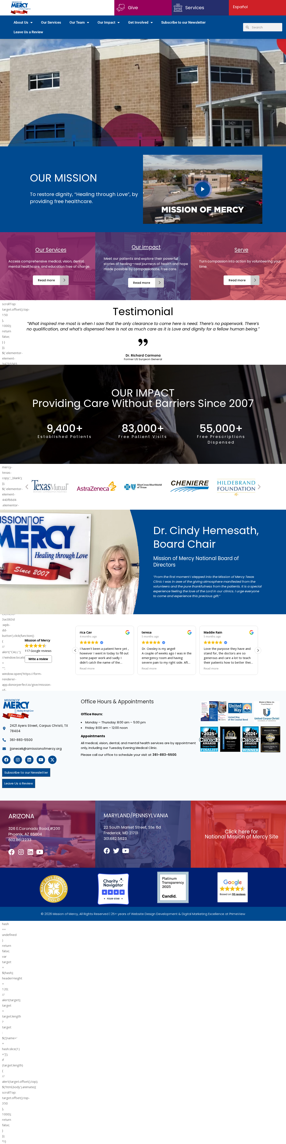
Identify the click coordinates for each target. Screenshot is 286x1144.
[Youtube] (41, 760)
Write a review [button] (38, 659)
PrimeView (237, 914)
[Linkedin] (29, 760)
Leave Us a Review (28, 32)
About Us (21, 22)
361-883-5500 (164, 754)
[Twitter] (116, 851)
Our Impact (106, 22)
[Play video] (202, 189)
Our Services (51, 22)
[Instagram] (18, 760)
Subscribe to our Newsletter (183, 22)
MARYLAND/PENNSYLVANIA (136, 815)
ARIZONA (21, 816)
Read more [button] (87, 668)
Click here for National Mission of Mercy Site (241, 834)
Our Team (77, 22)
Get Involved (138, 22)
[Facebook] (6, 760)
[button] (27, 487)
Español (240, 6)
